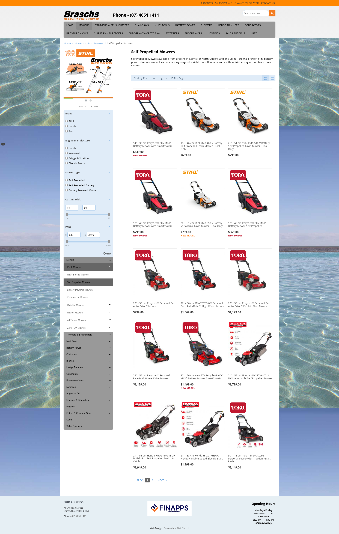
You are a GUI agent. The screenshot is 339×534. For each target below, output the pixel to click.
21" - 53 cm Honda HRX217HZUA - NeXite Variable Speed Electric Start (202, 457)
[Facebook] (3, 137)
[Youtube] (3, 144)
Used (254, 33)
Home (69, 25)
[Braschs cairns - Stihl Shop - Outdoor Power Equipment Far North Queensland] (82, 15)
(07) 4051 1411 (79, 516)
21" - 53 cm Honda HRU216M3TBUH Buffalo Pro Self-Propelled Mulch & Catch (154, 458)
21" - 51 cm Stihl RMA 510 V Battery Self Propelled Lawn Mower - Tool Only (249, 146)
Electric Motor (77, 163)
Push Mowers (95, 43)
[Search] (272, 13)
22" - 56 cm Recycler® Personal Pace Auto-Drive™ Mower (154, 305)
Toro (71, 131)
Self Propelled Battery (81, 185)
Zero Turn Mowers (76, 328)
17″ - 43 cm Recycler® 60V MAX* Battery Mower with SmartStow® (152, 225)
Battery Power (185, 25)
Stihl (71, 121)
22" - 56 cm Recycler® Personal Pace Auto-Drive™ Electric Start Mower (249, 305)
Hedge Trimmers (228, 25)
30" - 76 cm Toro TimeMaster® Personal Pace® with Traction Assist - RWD (250, 458)
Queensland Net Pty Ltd (176, 528)
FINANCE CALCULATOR (246, 3)
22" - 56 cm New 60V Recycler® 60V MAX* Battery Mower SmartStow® (201, 377)
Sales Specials (235, 33)
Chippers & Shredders (108, 33)
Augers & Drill (194, 33)
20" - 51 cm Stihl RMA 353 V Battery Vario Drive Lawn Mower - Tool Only (202, 225)
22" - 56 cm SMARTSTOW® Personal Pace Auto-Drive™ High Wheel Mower (202, 305)
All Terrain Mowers (76, 320)
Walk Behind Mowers (78, 274)
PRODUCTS (207, 3)
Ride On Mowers (75, 305)
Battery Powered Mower (83, 190)
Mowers (84, 25)
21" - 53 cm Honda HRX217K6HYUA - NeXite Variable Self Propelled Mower (250, 377)
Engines (214, 33)
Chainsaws (142, 25)
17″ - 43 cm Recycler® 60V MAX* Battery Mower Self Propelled (247, 225)
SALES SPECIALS (223, 3)
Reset (108, 253)
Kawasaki (74, 153)
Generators (253, 25)
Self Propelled (77, 180)
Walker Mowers (75, 312)
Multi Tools (162, 25)
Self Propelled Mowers (78, 282)
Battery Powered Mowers (80, 290)
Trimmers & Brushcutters (112, 25)
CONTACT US (268, 3)
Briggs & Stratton (79, 158)
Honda (72, 126)
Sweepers (172, 33)
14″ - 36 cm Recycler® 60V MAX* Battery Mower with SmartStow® (152, 145)
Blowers (206, 25)
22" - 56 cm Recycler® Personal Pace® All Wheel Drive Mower (151, 377)
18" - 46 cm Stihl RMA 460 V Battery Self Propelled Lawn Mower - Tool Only (201, 146)
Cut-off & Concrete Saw (144, 33)
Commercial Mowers (77, 297)
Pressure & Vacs (77, 33)
